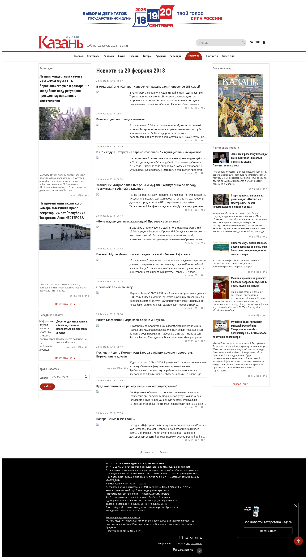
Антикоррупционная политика (123, 517)
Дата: (44, 377)
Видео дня (228, 56)
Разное (164, 452)
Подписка (194, 55)
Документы (146, 452)
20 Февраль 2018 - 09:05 (109, 113)
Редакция (175, 56)
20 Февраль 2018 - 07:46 (109, 380)
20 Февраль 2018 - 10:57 (109, 80)
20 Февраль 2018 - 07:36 (109, 413)
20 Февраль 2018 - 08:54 (109, 179)
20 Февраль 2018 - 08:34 (109, 314)
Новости (134, 56)
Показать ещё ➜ (65, 304)
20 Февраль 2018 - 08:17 (109, 346)
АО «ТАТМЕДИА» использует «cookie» (126, 520)
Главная (78, 56)
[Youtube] (258, 42)
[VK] (252, 42)
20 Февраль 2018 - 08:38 (109, 281)
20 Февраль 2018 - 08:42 (109, 248)
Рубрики (160, 56)
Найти (47, 386)
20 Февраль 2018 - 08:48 (109, 215)
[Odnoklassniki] (264, 42)
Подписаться (268, 531)
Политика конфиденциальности (123, 530)
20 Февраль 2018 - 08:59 (109, 146)
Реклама (108, 56)
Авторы (147, 56)
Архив (121, 56)
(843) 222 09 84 (194, 543)
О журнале (93, 56)
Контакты (212, 56)
